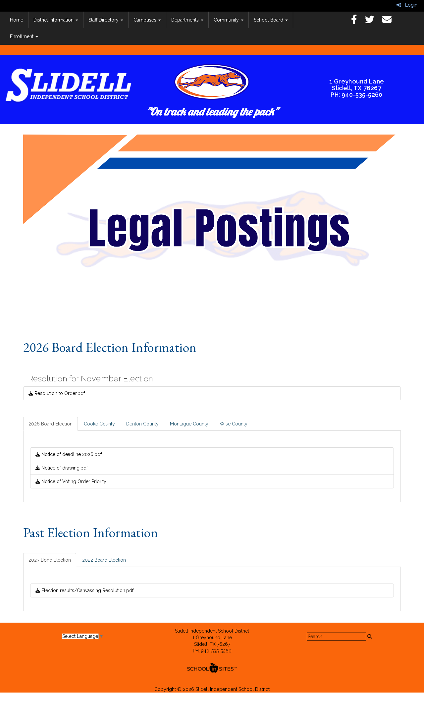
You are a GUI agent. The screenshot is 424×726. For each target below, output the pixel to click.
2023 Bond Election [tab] (49, 560)
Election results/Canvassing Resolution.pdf (86, 590)
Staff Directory (104, 20)
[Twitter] (373, 21)
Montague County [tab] (189, 423)
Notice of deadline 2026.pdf (71, 454)
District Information (54, 20)
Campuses (145, 20)
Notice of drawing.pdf (64, 468)
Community (227, 20)
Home (16, 20)
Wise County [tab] (233, 423)
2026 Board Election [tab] (50, 423)
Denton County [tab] (142, 423)
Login (409, 5)
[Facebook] (357, 21)
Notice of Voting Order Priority (73, 481)
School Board (269, 20)
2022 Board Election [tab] (104, 560)
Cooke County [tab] (99, 423)
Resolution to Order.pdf (59, 393)
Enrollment (22, 36)
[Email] (390, 21)
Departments (185, 20)
